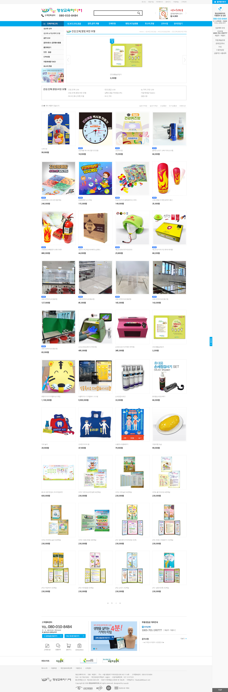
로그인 (144, 2)
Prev (155, 13)
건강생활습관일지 (116, 74)
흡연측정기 (52, 47)
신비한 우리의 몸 (83, 444)
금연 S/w (52, 38)
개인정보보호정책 (66, 668)
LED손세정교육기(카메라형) (87, 347)
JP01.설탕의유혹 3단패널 (160, 588)
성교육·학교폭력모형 (52, 33)
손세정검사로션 (120, 396)
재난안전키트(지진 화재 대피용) (162, 249)
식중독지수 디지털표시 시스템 (88, 396)
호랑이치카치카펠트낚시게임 (50, 396)
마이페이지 (159, 2)
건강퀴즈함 (119, 150)
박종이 (107, 677)
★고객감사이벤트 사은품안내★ (153, 642)
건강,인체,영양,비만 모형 (179, 31)
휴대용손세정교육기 (158, 396)
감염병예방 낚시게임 (85, 200)
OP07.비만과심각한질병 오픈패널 (89, 492)
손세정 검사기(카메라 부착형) (125, 347)
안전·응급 (52, 52)
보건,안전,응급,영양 (164, 31)
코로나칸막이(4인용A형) (86, 299)
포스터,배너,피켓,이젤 (76, 96)
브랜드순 (182, 106)
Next (186, 13)
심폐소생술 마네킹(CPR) (113, 93)
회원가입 (151, 2)
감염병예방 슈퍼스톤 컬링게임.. (51, 200)
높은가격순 (154, 106)
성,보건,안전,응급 (151, 31)
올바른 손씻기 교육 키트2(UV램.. (163, 150)
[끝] (120, 603)
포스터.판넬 (52, 66)
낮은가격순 (143, 106)
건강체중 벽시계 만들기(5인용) (88, 150)
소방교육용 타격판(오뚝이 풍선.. (163, 200)
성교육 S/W (52, 28)
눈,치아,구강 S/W (147, 90)
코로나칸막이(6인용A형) (49, 349)
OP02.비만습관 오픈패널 (123, 492)
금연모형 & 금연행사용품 (52, 42)
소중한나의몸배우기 (121, 444)
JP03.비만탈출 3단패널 (86, 588)
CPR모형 (52, 57)
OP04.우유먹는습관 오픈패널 (51, 540)
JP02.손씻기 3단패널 (122, 588)
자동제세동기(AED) (148, 93)
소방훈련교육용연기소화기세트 (51, 249)
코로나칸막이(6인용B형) (123, 299)
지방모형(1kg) (157, 444)
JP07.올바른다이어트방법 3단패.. (126, 540)
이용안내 (79, 668)
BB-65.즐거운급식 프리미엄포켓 (52, 492)
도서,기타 (108, 96)
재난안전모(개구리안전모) (123, 249)
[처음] (108, 603)
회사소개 (44, 668)
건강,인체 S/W (73, 90)
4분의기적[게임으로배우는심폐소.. (89, 249)
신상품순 (163, 106)
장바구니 (168, 2)
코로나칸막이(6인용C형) (160, 299)
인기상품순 (173, 106)
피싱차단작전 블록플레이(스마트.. (126, 200)
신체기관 (44, 149)
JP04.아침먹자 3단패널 (49, 588)
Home (141, 31)
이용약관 (54, 668)
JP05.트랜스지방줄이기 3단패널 (162, 540)
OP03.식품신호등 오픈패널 (87, 540)
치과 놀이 (44, 444)
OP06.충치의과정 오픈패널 (161, 492)
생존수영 (144, 96)
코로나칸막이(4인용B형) (49, 299)
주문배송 (176, 2)
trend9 (125, 683)
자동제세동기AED (52, 61)
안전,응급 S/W (110, 90)
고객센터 (184, 2)
